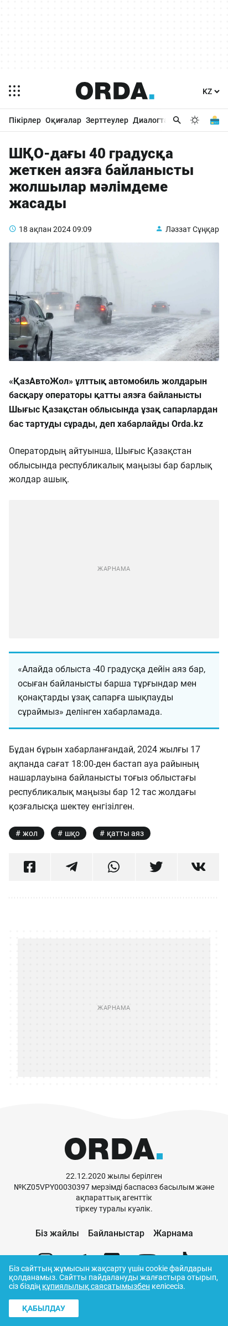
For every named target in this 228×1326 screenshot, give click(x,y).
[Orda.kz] (114, 1165)
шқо (72, 833)
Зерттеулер (107, 120)
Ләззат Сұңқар (192, 229)
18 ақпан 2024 (45, 229)
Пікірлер (25, 120)
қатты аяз (125, 833)
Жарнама (173, 1233)
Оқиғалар (63, 120)
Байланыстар (116, 1233)
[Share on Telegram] (71, 867)
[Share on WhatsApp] (113, 867)
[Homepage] (115, 91)
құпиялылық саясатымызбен (96, 1286)
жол (30, 833)
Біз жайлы (57, 1233)
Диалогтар (153, 120)
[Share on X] (156, 867)
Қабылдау (43, 1308)
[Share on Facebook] (29, 867)
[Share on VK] (198, 867)
